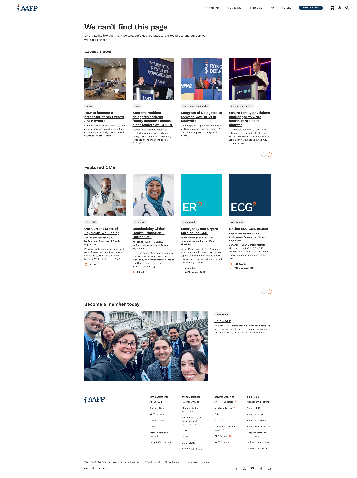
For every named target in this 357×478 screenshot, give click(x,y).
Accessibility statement (95, 468)
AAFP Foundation (224, 401)
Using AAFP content (160, 442)
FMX (272, 7)
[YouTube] (253, 468)
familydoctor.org (223, 408)
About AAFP (156, 401)
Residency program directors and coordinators (192, 421)
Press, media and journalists (158, 434)
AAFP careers (156, 414)
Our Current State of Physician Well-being (101, 231)
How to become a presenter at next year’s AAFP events (104, 117)
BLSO (185, 436)
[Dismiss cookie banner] (238, 450)
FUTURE (286, 7)
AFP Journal (212, 7)
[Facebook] (261, 468)
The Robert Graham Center (225, 428)
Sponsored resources (258, 426)
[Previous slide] (263, 155)
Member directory (257, 448)
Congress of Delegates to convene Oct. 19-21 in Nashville (201, 117)
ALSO (185, 430)
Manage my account (258, 401)
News (152, 426)
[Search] (347, 8)
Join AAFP (222, 321)
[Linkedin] (270, 468)
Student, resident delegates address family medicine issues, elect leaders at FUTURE (153, 119)
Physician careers (256, 420)
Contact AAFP (157, 420)
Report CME (255, 7)
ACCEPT (228, 466)
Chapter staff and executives (256, 434)
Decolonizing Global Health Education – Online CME (149, 233)
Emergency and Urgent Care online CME (199, 231)
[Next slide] (270, 155)
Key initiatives (156, 408)
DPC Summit (221, 436)
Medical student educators (190, 410)
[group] (105, 97)
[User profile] (340, 8)
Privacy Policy (231, 459)
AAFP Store (220, 442)
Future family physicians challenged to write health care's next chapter (249, 119)
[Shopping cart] (333, 8)
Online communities (258, 442)
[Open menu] (8, 8)
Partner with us (190, 401)
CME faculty (188, 442)
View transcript (255, 414)
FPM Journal (234, 7)
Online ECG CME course (248, 229)
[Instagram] (244, 468)
